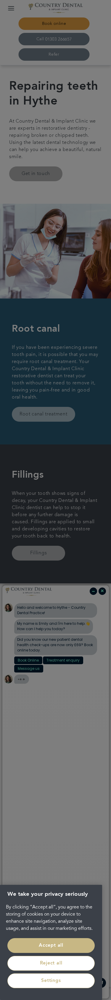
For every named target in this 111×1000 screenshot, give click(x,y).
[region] (51, 942)
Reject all (51, 963)
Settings (51, 980)
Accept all (51, 945)
